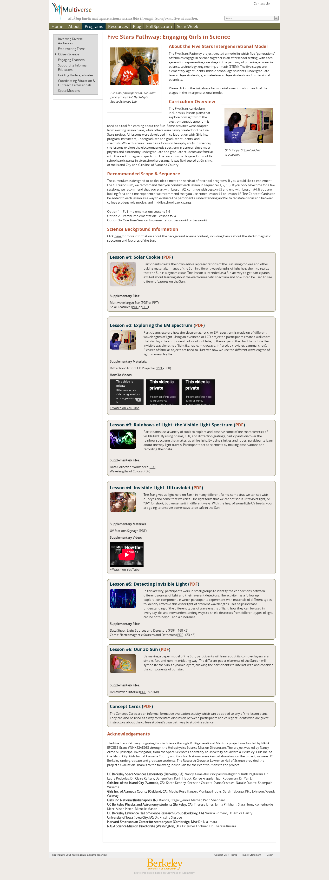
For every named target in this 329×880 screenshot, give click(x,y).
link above (203, 88)
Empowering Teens (71, 48)
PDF (167, 257)
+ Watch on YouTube (124, 408)
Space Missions (69, 90)
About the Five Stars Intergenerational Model (218, 46)
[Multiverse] (75, 11)
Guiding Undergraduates (75, 75)
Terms (233, 855)
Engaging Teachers (71, 60)
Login (270, 855)
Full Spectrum (159, 26)
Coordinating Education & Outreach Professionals (76, 83)
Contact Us (220, 855)
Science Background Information (142, 229)
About (74, 26)
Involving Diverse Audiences (70, 41)
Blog (137, 26)
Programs (94, 26)
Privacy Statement (251, 855)
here (118, 236)
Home (57, 26)
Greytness (172, 872)
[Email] (274, 5)
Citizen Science (68, 54)
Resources (118, 26)
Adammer (187, 872)
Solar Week (187, 26)
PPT (155, 302)
